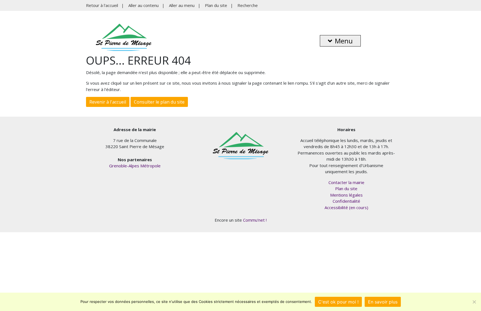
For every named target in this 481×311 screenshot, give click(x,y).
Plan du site (216, 5)
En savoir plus (382, 302)
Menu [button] (344, 40)
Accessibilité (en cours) (346, 207)
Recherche (247, 5)
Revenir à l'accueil (107, 102)
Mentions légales (346, 195)
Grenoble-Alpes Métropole (135, 165)
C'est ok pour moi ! (338, 302)
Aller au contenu (143, 5)
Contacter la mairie (346, 182)
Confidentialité (346, 201)
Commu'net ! (255, 220)
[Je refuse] (474, 302)
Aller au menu (182, 5)
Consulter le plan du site (159, 102)
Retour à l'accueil (102, 5)
